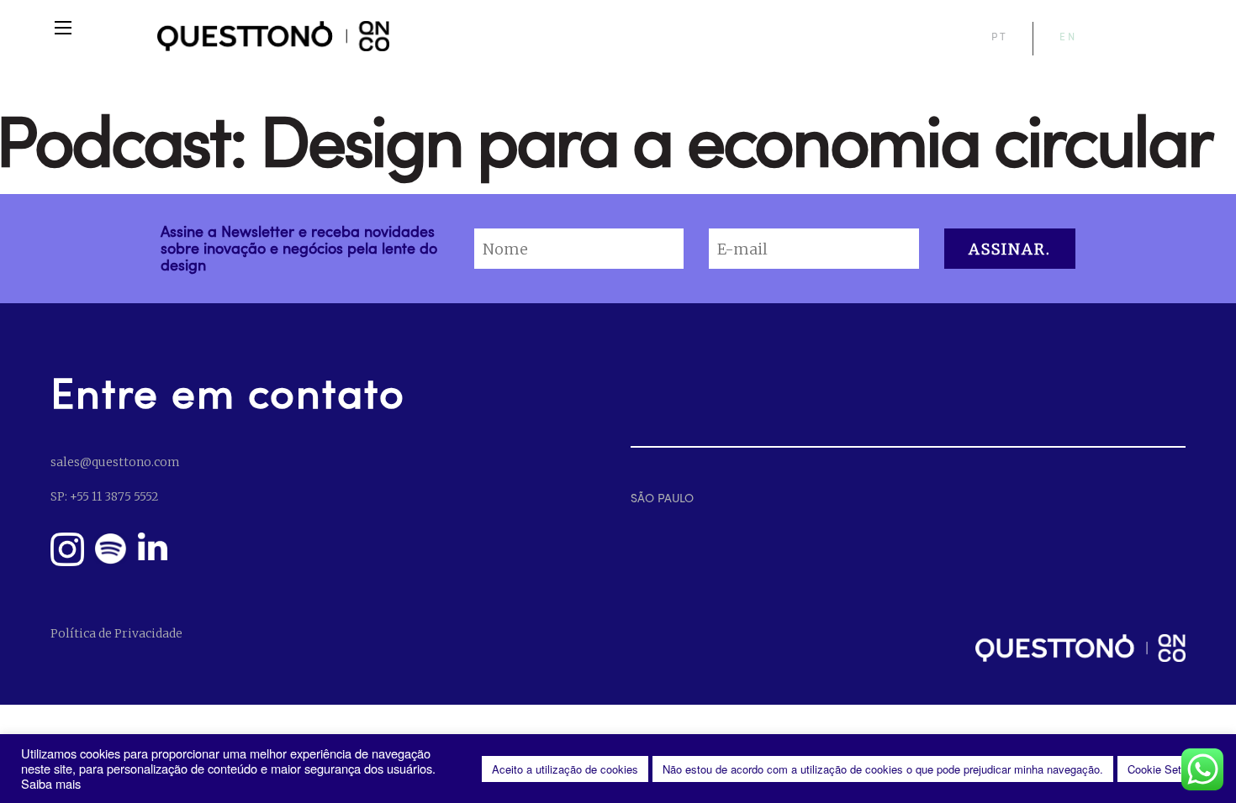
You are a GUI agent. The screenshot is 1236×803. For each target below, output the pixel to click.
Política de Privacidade (116, 633)
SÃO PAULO (662, 498)
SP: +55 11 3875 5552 (104, 496)
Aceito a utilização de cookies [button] (565, 769)
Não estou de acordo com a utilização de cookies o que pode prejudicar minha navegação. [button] (883, 769)
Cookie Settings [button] (1166, 769)
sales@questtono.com (114, 462)
